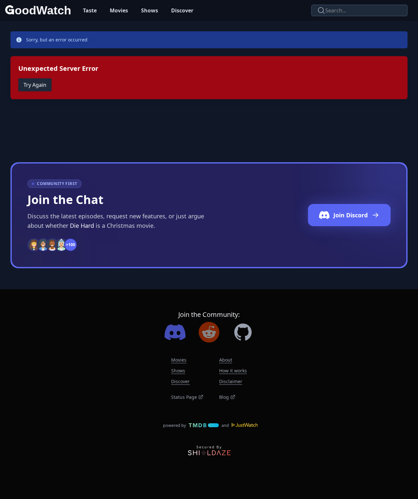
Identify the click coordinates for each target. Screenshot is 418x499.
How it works (233, 370)
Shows (149, 10)
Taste (90, 10)
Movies (119, 10)
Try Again (35, 84)
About (225, 360)
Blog (224, 397)
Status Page (184, 397)
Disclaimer (230, 381)
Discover (182, 10)
